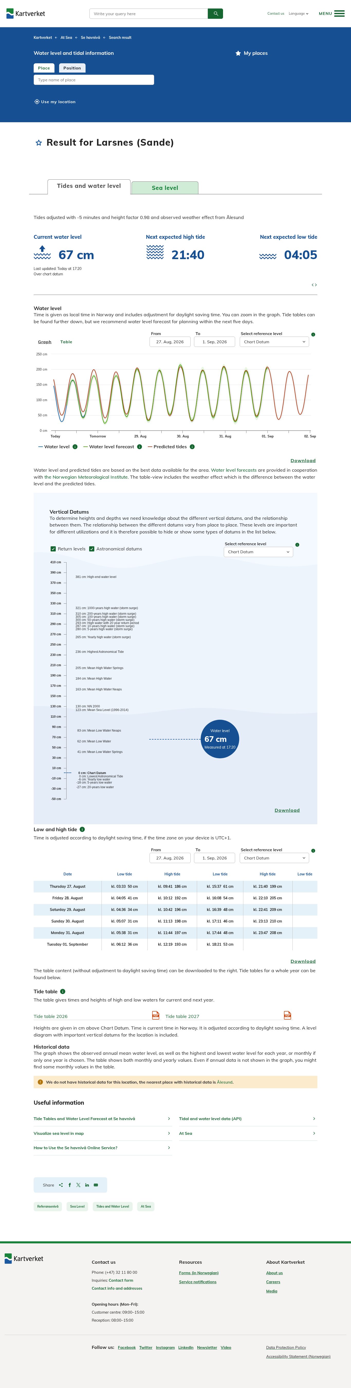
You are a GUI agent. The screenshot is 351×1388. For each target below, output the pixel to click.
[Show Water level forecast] (116, 445)
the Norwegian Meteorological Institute (86, 477)
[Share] (61, 1185)
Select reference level (261, 333)
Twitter (145, 1347)
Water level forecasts (234, 470)
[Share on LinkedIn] (87, 1185)
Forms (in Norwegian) (199, 1272)
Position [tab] (72, 68)
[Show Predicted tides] (174, 445)
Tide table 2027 (182, 1016)
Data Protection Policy (286, 1347)
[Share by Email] (96, 1185)
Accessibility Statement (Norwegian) (298, 1356)
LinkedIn (185, 1347)
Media (271, 1291)
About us (274, 1272)
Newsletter (207, 1347)
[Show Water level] (61, 445)
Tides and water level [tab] (89, 185)
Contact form (121, 1280)
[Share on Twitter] (78, 1185)
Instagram (165, 1347)
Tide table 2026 (51, 1016)
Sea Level (77, 1206)
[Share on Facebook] (70, 1185)
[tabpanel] (130, 80)
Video (226, 1347)
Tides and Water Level (112, 1206)
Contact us (275, 13)
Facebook (127, 1347)
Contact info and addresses (117, 1288)
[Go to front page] (25, 13)
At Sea (146, 1206)
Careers (273, 1281)
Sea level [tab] (165, 187)
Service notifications (198, 1281)
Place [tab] (44, 68)
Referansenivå (47, 1206)
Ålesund (225, 1082)
